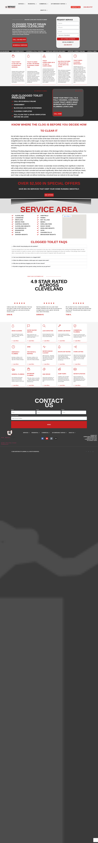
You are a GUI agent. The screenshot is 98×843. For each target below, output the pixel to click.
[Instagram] (56, 438)
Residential (31, 3)
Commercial (43, 3)
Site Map (3, 442)
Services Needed (14, 415)
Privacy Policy (8, 442)
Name (12, 409)
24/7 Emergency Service (58, 3)
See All (49, 293)
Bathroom (7, 437)
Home (2, 437)
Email (37, 409)
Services (21, 3)
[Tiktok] (51, 438)
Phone (63, 409)
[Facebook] (42, 438)
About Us (43, 10)
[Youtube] (47, 438)
